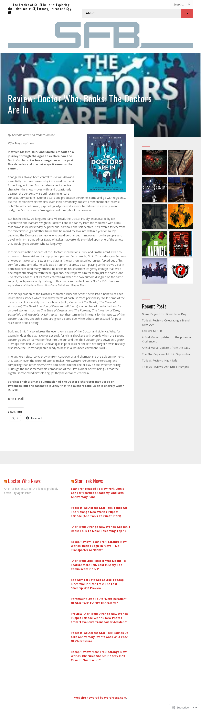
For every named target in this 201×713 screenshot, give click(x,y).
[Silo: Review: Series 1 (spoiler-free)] (180, 217)
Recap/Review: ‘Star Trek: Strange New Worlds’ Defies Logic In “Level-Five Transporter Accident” (99, 546)
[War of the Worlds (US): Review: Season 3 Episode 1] (154, 217)
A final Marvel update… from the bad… (166, 348)
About (90, 13)
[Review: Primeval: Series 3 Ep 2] (180, 163)
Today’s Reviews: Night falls (159, 360)
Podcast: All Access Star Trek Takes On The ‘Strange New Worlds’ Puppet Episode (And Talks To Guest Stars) (99, 512)
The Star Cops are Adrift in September (166, 354)
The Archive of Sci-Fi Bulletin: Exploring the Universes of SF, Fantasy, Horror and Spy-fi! (40, 8)
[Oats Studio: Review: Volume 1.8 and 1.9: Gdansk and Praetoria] (154, 190)
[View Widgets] (187, 13)
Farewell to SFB (152, 331)
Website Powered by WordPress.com (100, 697)
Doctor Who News (24, 481)
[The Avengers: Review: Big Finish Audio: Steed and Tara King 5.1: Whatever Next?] (154, 244)
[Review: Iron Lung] (154, 163)
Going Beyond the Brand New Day (164, 314)
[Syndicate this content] (5, 481)
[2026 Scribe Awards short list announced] (180, 271)
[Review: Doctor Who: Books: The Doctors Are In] (100, 95)
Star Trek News (89, 481)
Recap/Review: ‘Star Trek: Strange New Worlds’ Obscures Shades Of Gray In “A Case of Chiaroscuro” (99, 656)
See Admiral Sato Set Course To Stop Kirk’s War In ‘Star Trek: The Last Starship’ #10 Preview (97, 584)
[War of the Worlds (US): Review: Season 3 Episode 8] (180, 190)
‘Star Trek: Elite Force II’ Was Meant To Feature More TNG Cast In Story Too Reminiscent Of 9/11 (98, 565)
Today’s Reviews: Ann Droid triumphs (165, 367)
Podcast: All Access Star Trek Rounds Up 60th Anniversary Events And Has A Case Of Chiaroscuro (99, 637)
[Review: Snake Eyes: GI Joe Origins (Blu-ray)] (180, 244)
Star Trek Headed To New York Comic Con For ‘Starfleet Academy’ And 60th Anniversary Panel (97, 493)
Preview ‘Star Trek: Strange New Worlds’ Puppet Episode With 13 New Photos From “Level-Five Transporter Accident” (99, 618)
